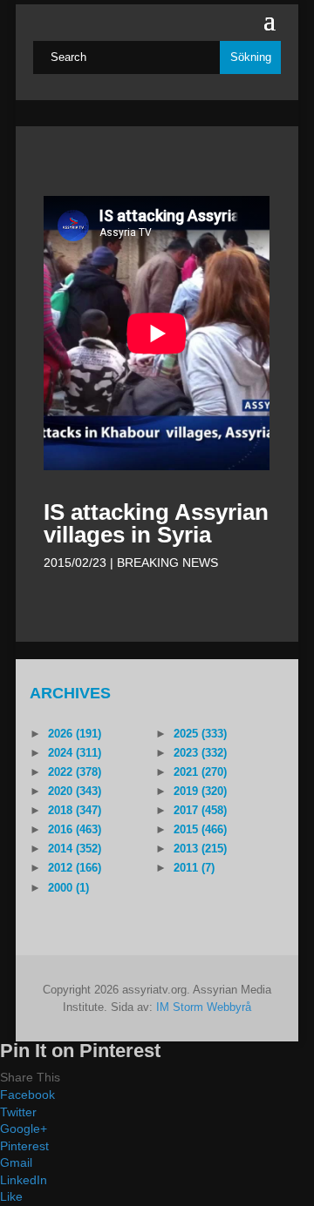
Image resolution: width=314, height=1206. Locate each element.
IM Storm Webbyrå (203, 1007)
